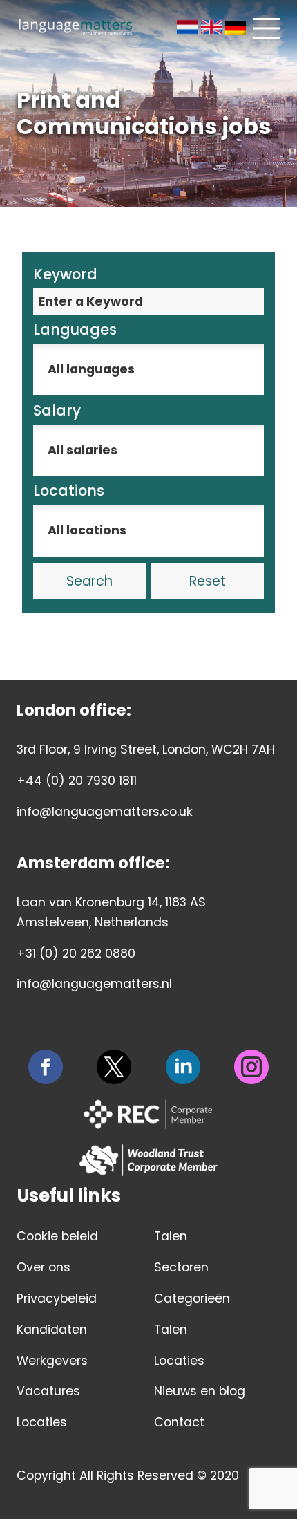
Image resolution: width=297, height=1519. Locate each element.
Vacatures (48, 1391)
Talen (170, 1236)
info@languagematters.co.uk (105, 811)
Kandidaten (52, 1329)
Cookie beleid (57, 1236)
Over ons (43, 1267)
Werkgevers (52, 1360)
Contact (179, 1422)
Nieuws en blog (199, 1391)
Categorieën (192, 1298)
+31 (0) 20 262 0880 (76, 953)
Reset (207, 581)
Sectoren (181, 1267)
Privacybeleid (57, 1298)
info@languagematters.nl (94, 984)
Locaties (42, 1422)
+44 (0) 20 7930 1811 (77, 780)
